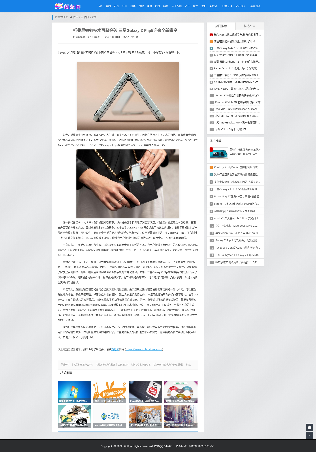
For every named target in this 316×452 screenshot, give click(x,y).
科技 (165, 6)
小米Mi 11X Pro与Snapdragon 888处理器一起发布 (244, 115)
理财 (149, 6)
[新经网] (69, 6)
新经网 (116, 37)
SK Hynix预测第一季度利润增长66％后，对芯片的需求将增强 (249, 82)
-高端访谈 (255, 6)
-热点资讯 (240, 6)
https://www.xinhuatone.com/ (144, 349)
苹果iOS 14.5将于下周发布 (230, 129)
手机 (203, 6)
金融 (141, 6)
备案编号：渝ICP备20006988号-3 (195, 446)
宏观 (116, 6)
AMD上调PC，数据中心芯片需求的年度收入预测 (241, 88)
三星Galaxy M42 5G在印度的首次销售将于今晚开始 (243, 48)
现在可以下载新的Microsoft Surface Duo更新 (241, 109)
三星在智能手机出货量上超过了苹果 (234, 41)
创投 (157, 6)
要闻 (108, 6)
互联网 (213, 6)
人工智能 (177, 6)
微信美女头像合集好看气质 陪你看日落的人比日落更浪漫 (246, 34)
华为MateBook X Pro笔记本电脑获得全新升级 (241, 122)
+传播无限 (226, 6)
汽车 (187, 6)
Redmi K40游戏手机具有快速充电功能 (237, 95)
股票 (133, 6)
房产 (195, 6)
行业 (124, 6)
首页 (100, 6)
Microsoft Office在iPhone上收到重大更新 (238, 55)
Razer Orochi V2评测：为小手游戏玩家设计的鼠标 (243, 68)
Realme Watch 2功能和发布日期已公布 (238, 102)
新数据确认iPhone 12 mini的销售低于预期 (238, 61)
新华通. (128, 446)
